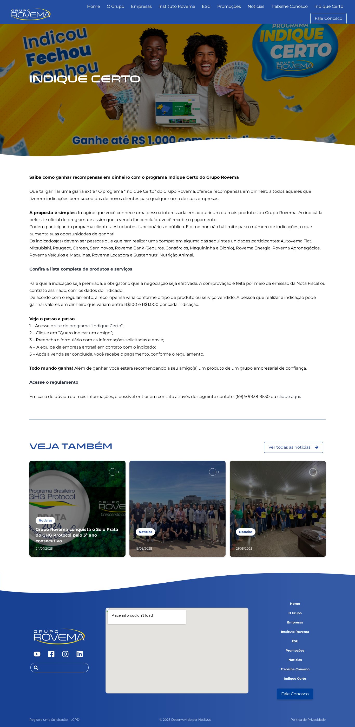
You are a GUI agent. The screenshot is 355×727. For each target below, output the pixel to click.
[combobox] (59, 667)
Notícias (256, 6)
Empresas (141, 6)
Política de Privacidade (308, 720)
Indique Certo (328, 6)
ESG (206, 6)
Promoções (229, 6)
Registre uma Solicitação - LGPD (54, 720)
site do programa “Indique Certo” (88, 325)
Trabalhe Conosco (289, 6)
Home (93, 6)
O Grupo (115, 6)
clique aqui (288, 396)
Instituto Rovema (177, 6)
